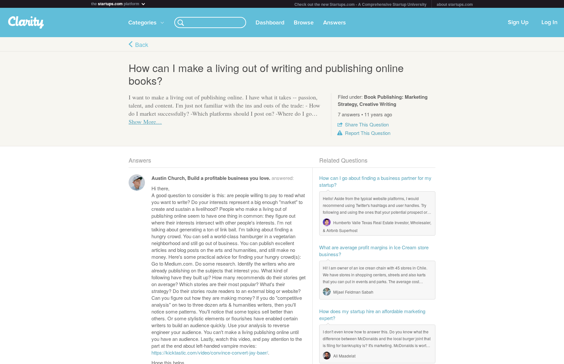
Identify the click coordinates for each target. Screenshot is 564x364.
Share (367, 124)
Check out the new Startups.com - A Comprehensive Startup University (360, 4)
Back (141, 44)
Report (367, 132)
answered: (222, 177)
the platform (115, 3)
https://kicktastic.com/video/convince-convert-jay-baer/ (209, 352)
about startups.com (455, 4)
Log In (549, 22)
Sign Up (518, 22)
